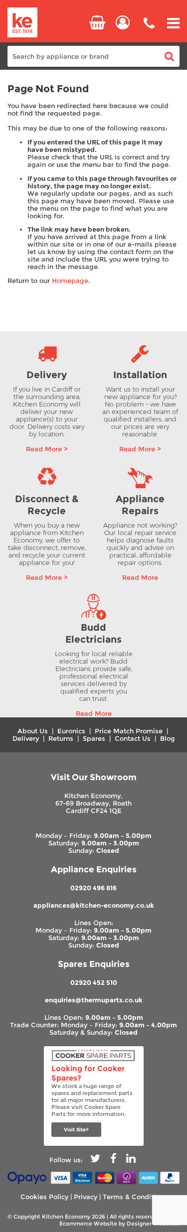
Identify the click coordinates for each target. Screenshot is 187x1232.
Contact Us (133, 738)
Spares (94, 738)
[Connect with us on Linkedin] (131, 1160)
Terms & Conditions (135, 1197)
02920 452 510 (93, 982)
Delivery (25, 738)
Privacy (85, 1197)
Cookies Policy (44, 1197)
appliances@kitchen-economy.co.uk (93, 905)
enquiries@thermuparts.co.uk (94, 1000)
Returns (60, 738)
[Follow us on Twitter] (95, 1160)
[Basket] (97, 22)
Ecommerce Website (88, 1223)
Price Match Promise (129, 731)
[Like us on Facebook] (113, 1160)
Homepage (70, 280)
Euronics (71, 731)
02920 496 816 (93, 888)
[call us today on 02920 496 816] (149, 30)
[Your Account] (123, 22)
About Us (32, 731)
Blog (167, 738)
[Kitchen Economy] (22, 23)
